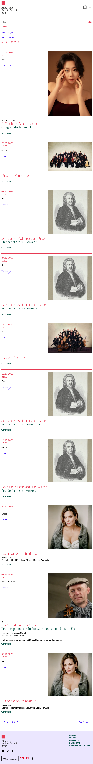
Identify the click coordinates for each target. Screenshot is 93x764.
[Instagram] (7, 751)
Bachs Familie (15, 175)
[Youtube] (2, 751)
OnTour (11, 37)
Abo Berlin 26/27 (8, 42)
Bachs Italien (14, 358)
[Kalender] (85, 7)
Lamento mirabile (19, 553)
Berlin (4, 37)
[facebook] (12, 751)
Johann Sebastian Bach (24, 240)
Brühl (3, 199)
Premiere (11, 582)
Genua (4, 447)
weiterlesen (6, 133)
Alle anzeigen (7, 33)
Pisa (3, 381)
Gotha (4, 150)
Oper (19, 42)
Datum (4, 27)
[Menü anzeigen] (90, 7)
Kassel (4, 514)
